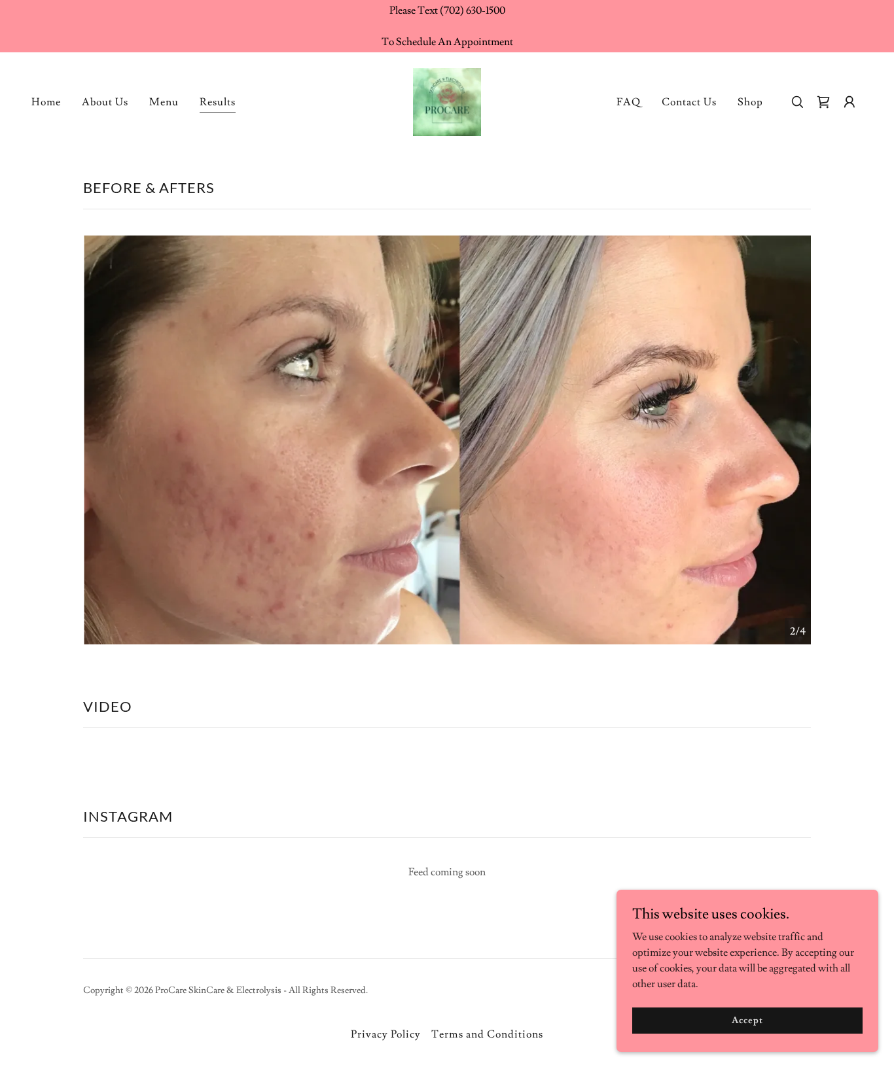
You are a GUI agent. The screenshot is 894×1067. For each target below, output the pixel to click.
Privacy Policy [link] (386, 1034)
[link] (447, 99)
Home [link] (46, 102)
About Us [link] (105, 102)
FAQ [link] (629, 102)
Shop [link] (750, 102)
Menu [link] (164, 102)
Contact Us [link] (689, 102)
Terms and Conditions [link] (487, 1034)
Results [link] (218, 102)
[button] (849, 102)
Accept (747, 1020)
